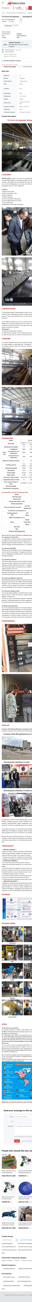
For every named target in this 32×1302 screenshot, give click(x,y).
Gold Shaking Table (8, 1281)
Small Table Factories (24, 1277)
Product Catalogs (27, 1240)
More (3, 1289)
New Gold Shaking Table (24, 1281)
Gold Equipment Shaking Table (11, 1285)
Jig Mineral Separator (9, 1268)
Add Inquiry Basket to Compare (12, 60)
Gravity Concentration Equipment (10, 1250)
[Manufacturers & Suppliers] (16, 3)
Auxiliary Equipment (7, 1243)
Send (17, 1141)
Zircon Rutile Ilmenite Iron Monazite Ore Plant (14, 1246)
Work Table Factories (9, 1277)
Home (3, 13)
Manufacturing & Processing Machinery (16, 13)
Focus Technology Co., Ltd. (22, 1295)
